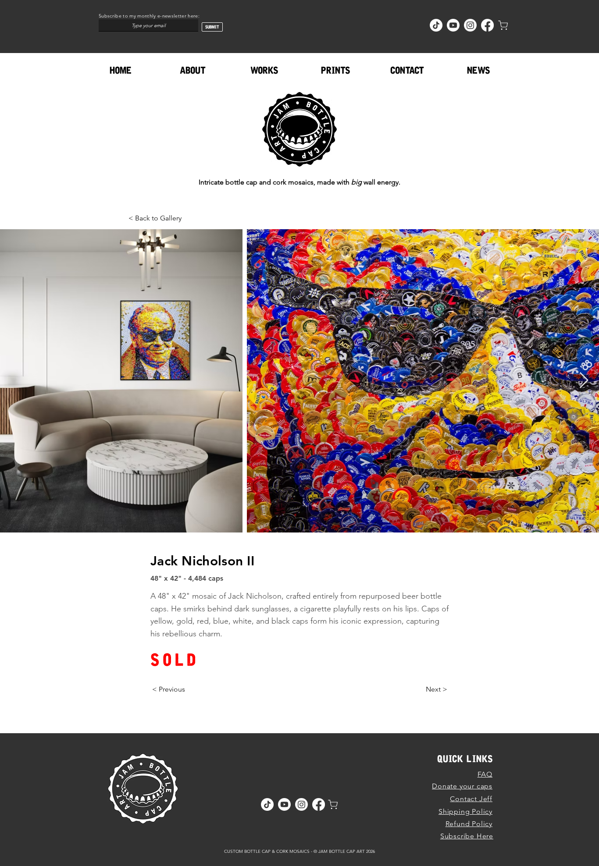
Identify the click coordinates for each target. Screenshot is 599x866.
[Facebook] (487, 25)
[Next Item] (584, 380)
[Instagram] (470, 25)
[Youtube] (453, 25)
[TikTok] (436, 25)
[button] (264, 70)
